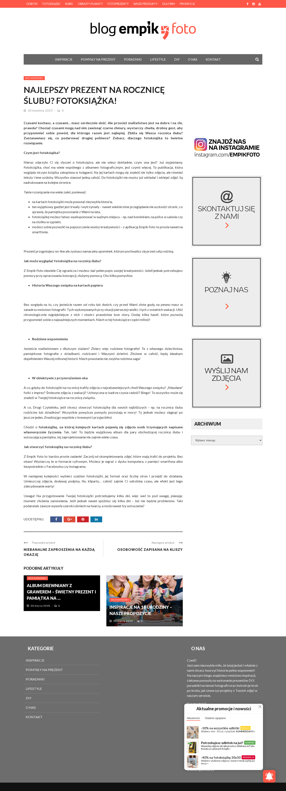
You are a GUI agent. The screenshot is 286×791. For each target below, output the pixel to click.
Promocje (187, 3)
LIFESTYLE (158, 59)
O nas (192, 59)
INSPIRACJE (63, 59)
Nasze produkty (145, 3)
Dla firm (168, 3)
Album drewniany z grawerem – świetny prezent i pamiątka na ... (61, 592)
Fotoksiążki (51, 3)
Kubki (69, 3)
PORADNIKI (133, 59)
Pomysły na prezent (98, 59)
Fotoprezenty (118, 3)
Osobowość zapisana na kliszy (150, 549)
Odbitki (31, 3)
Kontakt (213, 59)
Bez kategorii (34, 78)
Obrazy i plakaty (90, 3)
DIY (177, 59)
